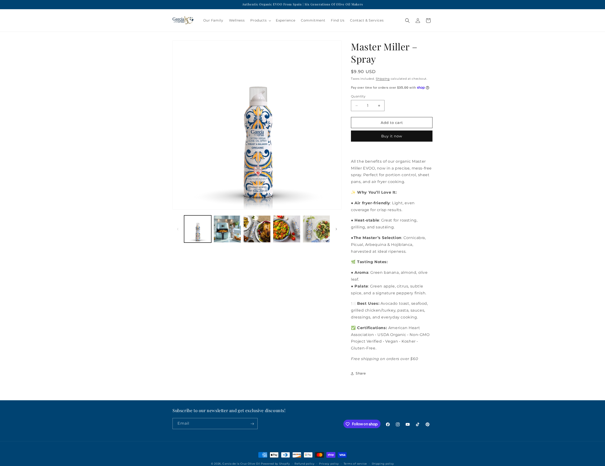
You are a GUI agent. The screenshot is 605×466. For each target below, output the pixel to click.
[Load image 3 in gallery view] (257, 229)
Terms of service (355, 463)
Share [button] (361, 373)
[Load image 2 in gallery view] (227, 229)
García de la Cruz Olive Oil (241, 463)
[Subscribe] (252, 423)
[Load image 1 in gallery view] (197, 229)
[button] (260, 20)
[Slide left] (178, 229)
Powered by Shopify (275, 463)
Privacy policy (329, 463)
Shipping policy (383, 463)
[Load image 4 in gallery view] (286, 229)
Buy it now (391, 136)
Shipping (383, 78)
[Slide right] (336, 229)
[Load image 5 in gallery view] (316, 229)
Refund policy (304, 463)
